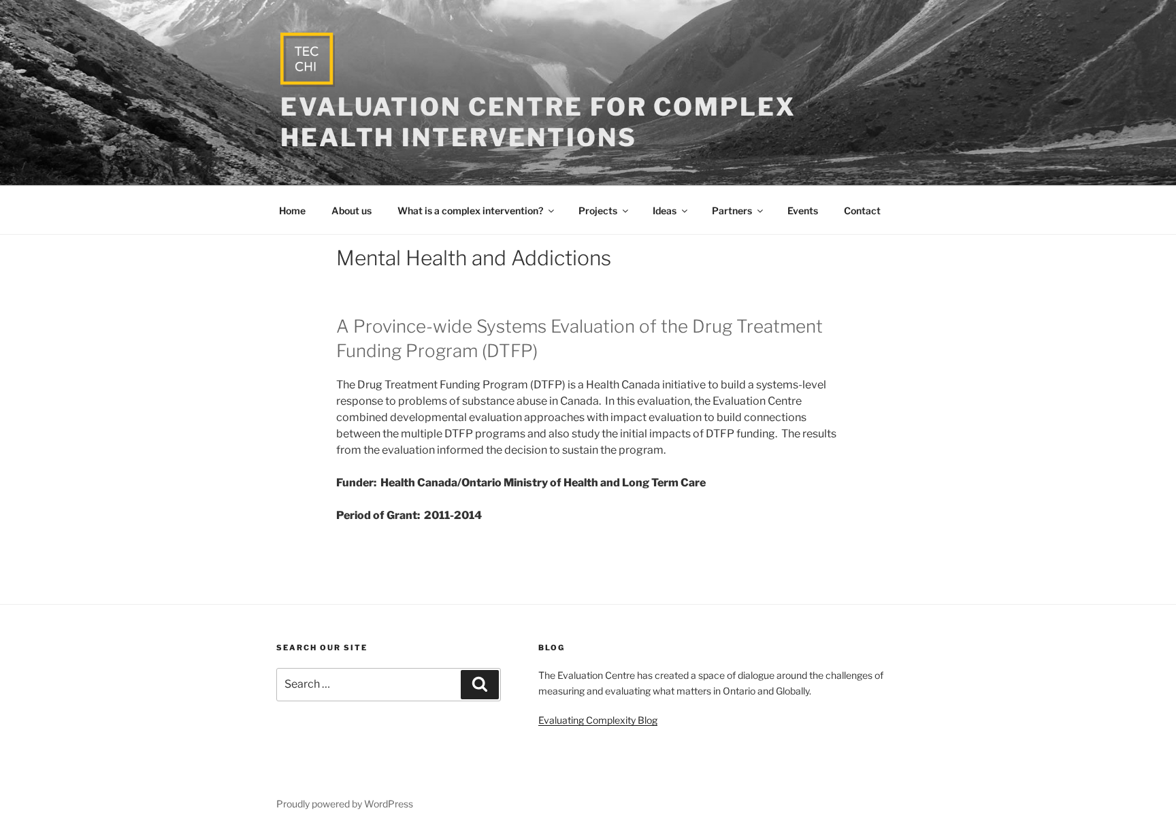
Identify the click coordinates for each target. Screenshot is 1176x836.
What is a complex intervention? (470, 210)
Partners (732, 210)
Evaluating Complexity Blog (597, 720)
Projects (597, 210)
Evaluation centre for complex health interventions (538, 122)
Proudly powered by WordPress (344, 803)
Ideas (664, 210)
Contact (862, 210)
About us (351, 210)
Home (292, 210)
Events (802, 210)
